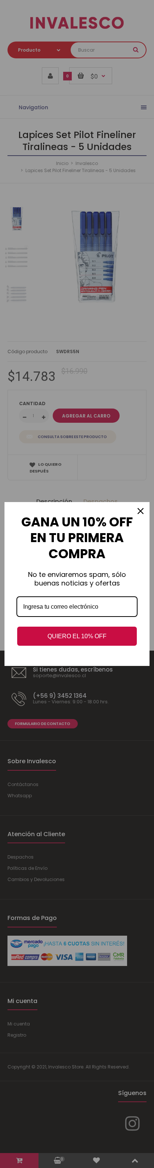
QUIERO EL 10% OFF (77, 636)
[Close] (141, 511)
